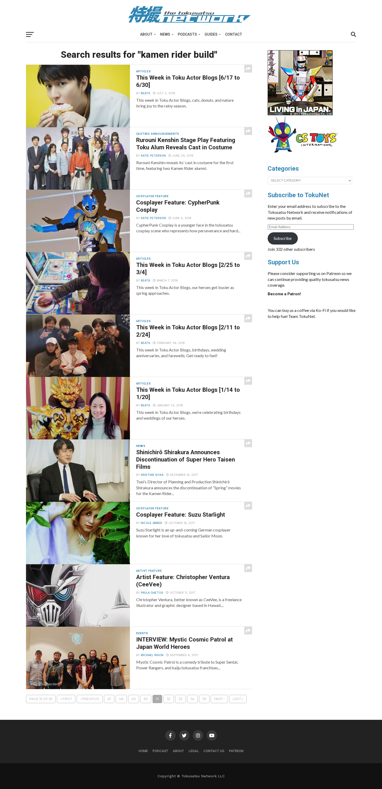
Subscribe (283, 238)
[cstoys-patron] (305, 155)
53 (180, 699)
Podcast (160, 751)
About (146, 34)
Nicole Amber (151, 523)
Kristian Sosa (152, 475)
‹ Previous (89, 699)
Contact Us (213, 751)
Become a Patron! (284, 294)
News (165, 34)
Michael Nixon (152, 655)
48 (121, 699)
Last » (238, 699)
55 (204, 699)
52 (168, 699)
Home (143, 751)
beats (145, 93)
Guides (211, 34)
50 (146, 699)
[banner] (300, 114)
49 (133, 699)
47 (109, 699)
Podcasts (187, 34)
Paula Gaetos (152, 592)
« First (66, 699)
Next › (219, 699)
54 (192, 699)
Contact (233, 34)
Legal (194, 751)
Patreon (236, 751)
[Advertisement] (317, 362)
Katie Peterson (153, 155)
